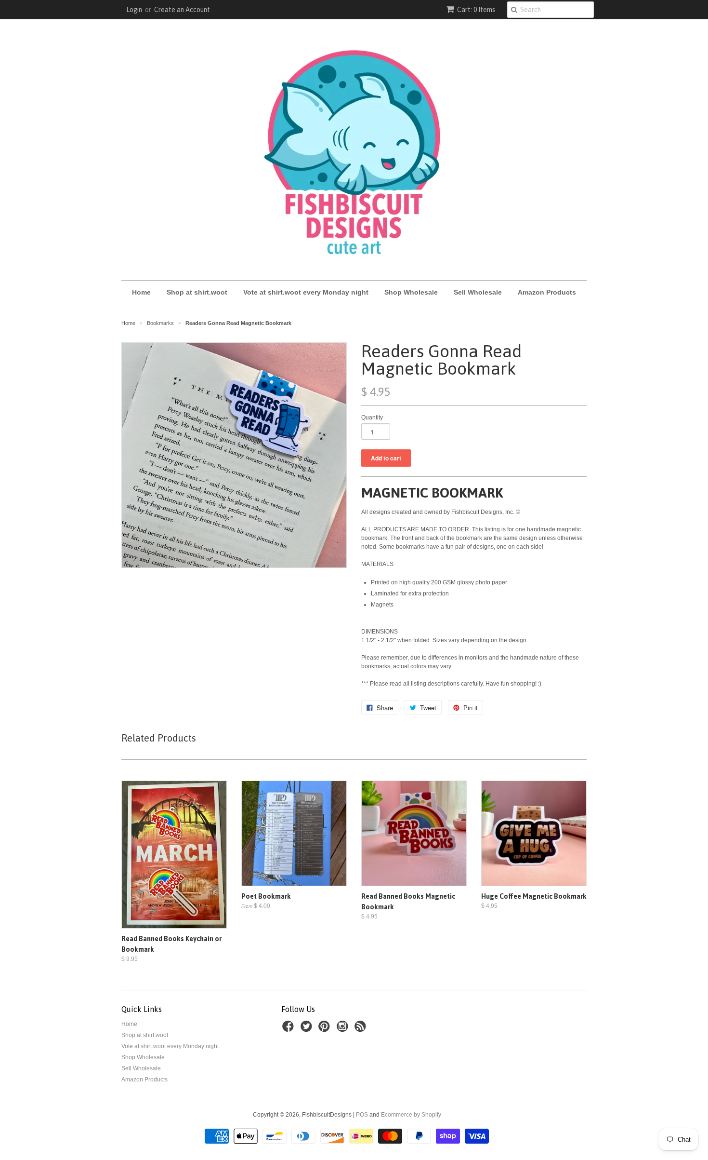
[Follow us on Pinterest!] (325, 1029)
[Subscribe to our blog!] (361, 1029)
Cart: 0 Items (476, 9)
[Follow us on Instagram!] (344, 1029)
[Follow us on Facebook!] (289, 1029)
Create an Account (182, 9)
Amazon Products (547, 292)
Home (141, 292)
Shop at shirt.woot (197, 292)
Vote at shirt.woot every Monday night (305, 292)
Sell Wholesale (478, 292)
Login (134, 9)
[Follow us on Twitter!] (308, 1029)
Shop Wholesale (411, 292)
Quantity (372, 417)
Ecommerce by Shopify (411, 1114)
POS (362, 1114)
